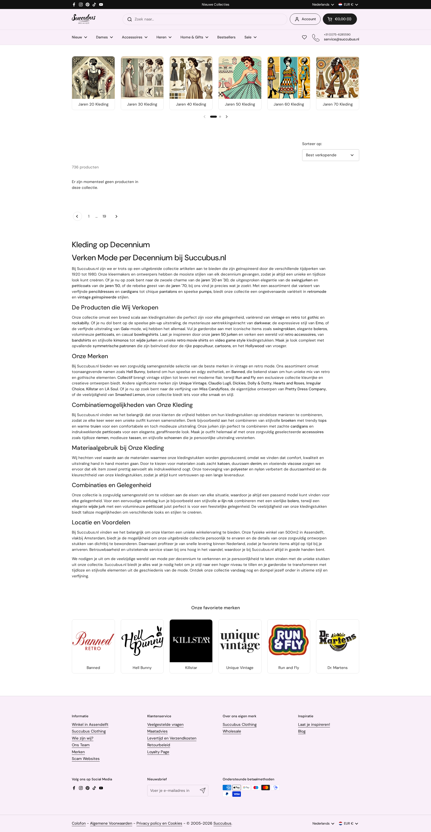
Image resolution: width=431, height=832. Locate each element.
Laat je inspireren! (314, 724)
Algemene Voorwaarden (111, 823)
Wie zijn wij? (82, 738)
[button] (340, 19)
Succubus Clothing (89, 731)
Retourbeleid (158, 744)
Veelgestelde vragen (165, 724)
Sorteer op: (312, 143)
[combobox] (205, 19)
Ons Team (81, 744)
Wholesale (232, 731)
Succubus (222, 823)
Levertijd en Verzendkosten (171, 738)
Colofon (79, 823)
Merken (78, 751)
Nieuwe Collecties (215, 4)
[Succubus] (83, 19)
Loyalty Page (158, 751)
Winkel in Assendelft (90, 724)
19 (106, 216)
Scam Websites (86, 758)
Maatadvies (157, 731)
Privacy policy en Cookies (159, 823)
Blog (302, 731)
